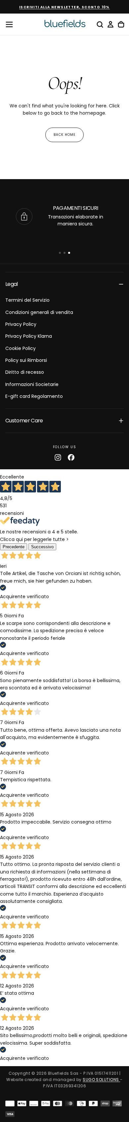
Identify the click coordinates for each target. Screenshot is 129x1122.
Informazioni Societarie (32, 384)
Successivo (42, 546)
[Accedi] (110, 24)
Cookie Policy (20, 348)
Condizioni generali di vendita (39, 312)
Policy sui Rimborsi (26, 360)
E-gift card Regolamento (34, 396)
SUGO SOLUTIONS (101, 1079)
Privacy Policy (20, 324)
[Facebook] (71, 457)
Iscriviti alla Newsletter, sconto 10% (64, 7)
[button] (9, 24)
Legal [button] (11, 284)
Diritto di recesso (24, 372)
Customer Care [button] (24, 420)
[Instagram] (58, 457)
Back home (64, 134)
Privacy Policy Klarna (28, 336)
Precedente (13, 546)
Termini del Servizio (27, 300)
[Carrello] (121, 24)
